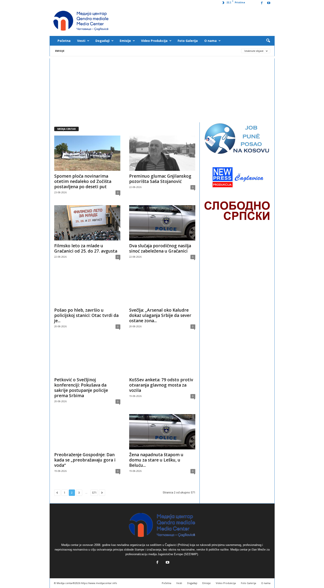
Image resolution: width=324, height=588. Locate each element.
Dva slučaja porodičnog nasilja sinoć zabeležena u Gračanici (160, 248)
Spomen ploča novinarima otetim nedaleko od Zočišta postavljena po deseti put (82, 181)
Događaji (102, 41)
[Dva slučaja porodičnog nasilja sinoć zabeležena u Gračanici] (162, 222)
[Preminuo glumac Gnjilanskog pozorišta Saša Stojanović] (162, 153)
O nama (210, 41)
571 (94, 492)
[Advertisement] (162, 89)
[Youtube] (268, 3)
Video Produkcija (154, 41)
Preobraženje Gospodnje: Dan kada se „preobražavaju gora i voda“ (84, 460)
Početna (64, 41)
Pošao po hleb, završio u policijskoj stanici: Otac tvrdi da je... (86, 315)
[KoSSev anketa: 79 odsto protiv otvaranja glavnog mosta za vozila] (162, 356)
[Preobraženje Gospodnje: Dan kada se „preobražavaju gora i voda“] (87, 431)
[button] (268, 41)
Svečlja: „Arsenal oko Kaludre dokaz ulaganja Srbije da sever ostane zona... (160, 315)
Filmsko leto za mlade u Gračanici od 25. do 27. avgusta (85, 248)
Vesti (81, 41)
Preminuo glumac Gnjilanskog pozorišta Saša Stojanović (160, 178)
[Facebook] (261, 3)
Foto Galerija (188, 41)
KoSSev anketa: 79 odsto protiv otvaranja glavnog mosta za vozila (161, 385)
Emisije (125, 41)
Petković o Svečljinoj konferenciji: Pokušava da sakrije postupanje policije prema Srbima (81, 387)
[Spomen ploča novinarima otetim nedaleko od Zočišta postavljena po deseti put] (87, 153)
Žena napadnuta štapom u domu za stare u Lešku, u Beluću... (156, 460)
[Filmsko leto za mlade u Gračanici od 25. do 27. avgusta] (87, 222)
